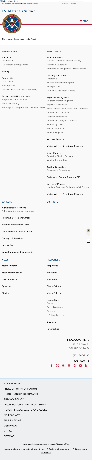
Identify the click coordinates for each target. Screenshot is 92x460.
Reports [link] (51, 311)
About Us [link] (6, 57)
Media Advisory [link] (9, 265)
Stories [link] (5, 293)
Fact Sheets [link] (53, 279)
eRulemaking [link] (12, 420)
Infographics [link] (53, 328)
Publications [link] (53, 299)
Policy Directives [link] (55, 307)
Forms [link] (50, 303)
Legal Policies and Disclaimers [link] (25, 404)
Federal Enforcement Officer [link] (16, 217)
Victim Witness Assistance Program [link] (65, 146)
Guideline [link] (51, 321)
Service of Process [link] (56, 183)
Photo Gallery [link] (54, 286)
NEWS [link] (5, 259)
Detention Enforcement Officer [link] (17, 231)
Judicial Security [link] (55, 57)
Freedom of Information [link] (20, 388)
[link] (12, 24)
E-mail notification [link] (55, 128)
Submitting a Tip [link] (55, 124)
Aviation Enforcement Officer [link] (16, 224)
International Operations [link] (59, 112)
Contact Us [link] (7, 78)
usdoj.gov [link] (10, 425)
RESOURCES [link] (53, 259)
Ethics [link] (8, 431)
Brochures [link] (52, 272)
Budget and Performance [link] (21, 394)
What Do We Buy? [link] (11, 103)
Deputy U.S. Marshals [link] (12, 238)
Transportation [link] (54, 86)
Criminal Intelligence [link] (57, 116)
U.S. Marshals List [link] (55, 315)
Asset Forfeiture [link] (55, 153)
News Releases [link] (9, 279)
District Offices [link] (9, 81)
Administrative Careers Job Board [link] (18, 210)
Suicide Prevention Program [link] (60, 82)
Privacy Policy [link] (13, 399)
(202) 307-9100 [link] (81, 355)
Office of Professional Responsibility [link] (19, 89)
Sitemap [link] (9, 436)
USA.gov (67, 444)
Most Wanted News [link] (12, 272)
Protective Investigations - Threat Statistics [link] (68, 68)
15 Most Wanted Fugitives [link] (60, 100)
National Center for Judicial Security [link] (64, 60)
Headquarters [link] (8, 85)
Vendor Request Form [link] (57, 160)
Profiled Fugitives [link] (55, 132)
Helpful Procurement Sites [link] (14, 99)
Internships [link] (7, 245)
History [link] (5, 71)
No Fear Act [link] (12, 415)
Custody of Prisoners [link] (57, 75)
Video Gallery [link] (54, 293)
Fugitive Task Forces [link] (57, 104)
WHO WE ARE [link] (9, 51)
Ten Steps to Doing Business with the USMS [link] (23, 107)
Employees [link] (52, 265)
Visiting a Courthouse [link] (57, 64)
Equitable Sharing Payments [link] (61, 156)
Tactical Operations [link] (56, 167)
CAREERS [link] (7, 201)
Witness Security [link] (55, 139)
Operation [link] (52, 78)
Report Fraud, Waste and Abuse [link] (25, 410)
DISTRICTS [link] (52, 201)
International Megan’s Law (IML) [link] (62, 120)
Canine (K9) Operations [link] (58, 170)
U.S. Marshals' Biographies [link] (15, 64)
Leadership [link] (7, 60)
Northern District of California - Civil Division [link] (68, 187)
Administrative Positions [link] (14, 207)
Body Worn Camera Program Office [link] (64, 177)
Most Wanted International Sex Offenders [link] (67, 108)
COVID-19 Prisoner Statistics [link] (61, 90)
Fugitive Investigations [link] (58, 97)
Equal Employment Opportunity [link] (18, 251)
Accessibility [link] (13, 383)
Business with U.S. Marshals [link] (16, 96)
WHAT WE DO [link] (54, 51)
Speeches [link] (6, 286)
